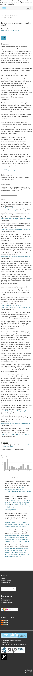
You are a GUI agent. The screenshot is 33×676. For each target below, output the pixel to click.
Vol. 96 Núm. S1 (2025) (7, 16)
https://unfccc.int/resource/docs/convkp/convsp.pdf (16, 411)
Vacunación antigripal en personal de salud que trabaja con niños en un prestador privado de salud (17, 537)
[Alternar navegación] (28, 7)
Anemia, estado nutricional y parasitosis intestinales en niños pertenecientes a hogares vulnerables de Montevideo (16, 550)
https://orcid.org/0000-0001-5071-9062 (10, 30)
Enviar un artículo (8, 589)
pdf (4, 38)
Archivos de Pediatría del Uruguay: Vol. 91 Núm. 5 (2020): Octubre (18, 491)
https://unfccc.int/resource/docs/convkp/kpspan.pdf (16, 423)
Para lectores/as (6, 599)
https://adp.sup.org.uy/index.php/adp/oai (13, 644)
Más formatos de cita (9, 194)
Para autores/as (5, 601)
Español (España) (6, 580)
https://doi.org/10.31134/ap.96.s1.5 (10, 170)
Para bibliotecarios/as (7, 602)
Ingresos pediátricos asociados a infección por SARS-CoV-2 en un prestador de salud (17, 502)
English (3, 578)
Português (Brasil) (6, 582)
